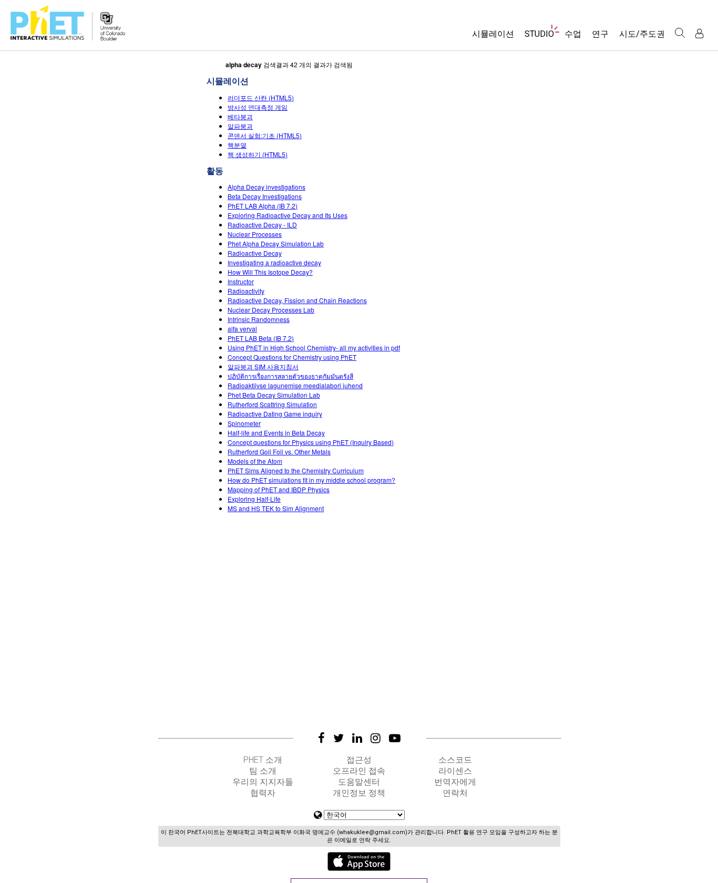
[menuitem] (493, 37)
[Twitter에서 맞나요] (338, 738)
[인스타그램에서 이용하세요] (375, 738)
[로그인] (699, 33)
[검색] (680, 33)
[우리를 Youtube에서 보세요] (395, 738)
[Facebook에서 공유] (321, 738)
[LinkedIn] (357, 738)
